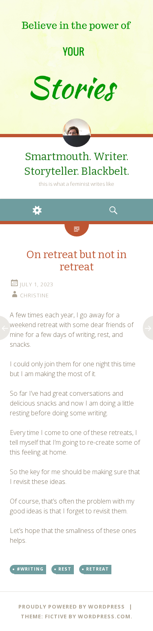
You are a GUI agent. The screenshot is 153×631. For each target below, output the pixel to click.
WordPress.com (104, 616)
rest (64, 569)
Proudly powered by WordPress (71, 606)
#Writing (30, 569)
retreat (97, 569)
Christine (34, 295)
